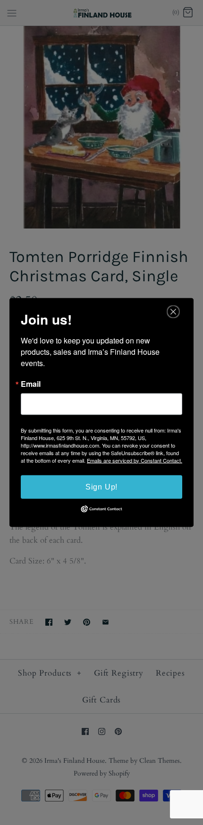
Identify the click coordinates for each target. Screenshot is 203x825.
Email (31, 383)
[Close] (173, 311)
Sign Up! (101, 486)
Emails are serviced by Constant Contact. (134, 460)
